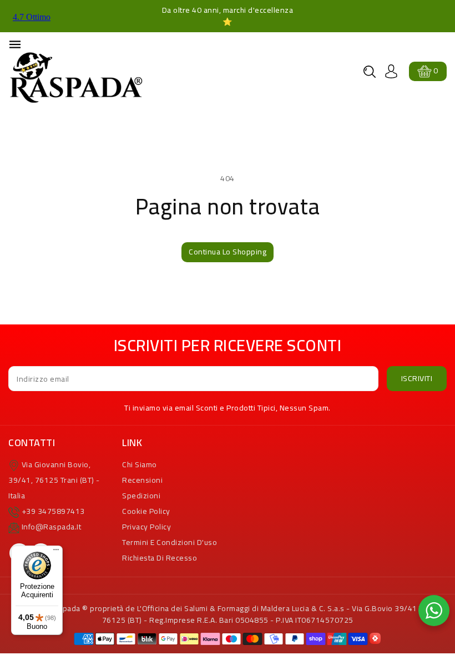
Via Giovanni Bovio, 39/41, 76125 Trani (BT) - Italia (54, 480)
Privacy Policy (146, 526)
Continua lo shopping (227, 251)
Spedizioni (141, 495)
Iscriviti (417, 378)
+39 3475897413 (53, 511)
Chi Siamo (139, 464)
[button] (369, 72)
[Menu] (56, 552)
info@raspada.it (52, 526)
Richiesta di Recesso (159, 558)
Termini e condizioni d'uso (169, 542)
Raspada (64, 608)
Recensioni (142, 480)
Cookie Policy (146, 511)
